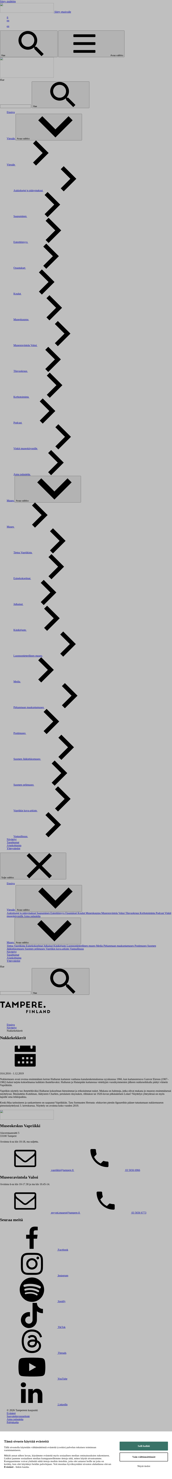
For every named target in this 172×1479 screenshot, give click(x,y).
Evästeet (11, 1413)
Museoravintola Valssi (25, 345)
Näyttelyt (11, 839)
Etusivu (11, 112)
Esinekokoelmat (22, 578)
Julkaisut (18, 604)
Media (17, 681)
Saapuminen (20, 216)
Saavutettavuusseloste (18, 1416)
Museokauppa (21, 319)
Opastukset (19, 267)
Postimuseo (19, 733)
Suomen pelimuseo (23, 784)
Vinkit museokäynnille (25, 448)
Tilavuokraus (20, 371)
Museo (11, 500)
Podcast (17, 422)
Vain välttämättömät (143, 1457)
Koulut (17, 293)
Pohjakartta (13, 1422)
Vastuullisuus (20, 836)
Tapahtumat (13, 842)
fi (7, 17)
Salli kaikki (144, 1446)
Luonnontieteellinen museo (28, 655)
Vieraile (11, 138)
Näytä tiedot (143, 1466)
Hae (3, 55)
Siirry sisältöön (8, 1)
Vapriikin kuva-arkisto (25, 810)
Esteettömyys (20, 242)
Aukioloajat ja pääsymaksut (28, 190)
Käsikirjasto (20, 629)
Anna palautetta (22, 474)
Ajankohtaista (14, 845)
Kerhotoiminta (21, 396)
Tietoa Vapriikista (23, 552)
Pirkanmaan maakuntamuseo (29, 707)
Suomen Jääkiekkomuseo (27, 759)
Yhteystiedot (13, 848)
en (8, 20)
